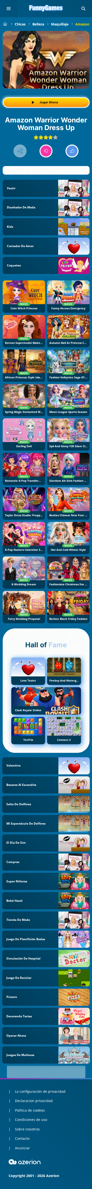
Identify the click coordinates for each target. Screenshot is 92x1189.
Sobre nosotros (27, 1129)
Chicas (20, 24)
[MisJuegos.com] (5, 24)
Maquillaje (59, 24)
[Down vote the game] (46, 150)
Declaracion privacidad (34, 1100)
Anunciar (22, 1148)
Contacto (22, 1138)
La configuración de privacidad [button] (40, 1091)
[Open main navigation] (8, 8)
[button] (83, 8)
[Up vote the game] (72, 150)
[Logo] (46, 8)
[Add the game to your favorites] (80, 39)
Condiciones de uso (31, 1119)
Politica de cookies (30, 1110)
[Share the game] (19, 150)
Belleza (38, 24)
